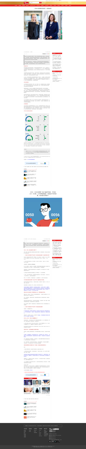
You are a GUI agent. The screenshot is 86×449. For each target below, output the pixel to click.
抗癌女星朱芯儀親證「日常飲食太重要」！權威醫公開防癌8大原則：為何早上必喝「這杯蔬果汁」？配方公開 (57, 248)
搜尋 (40, 2)
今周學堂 (30, 430)
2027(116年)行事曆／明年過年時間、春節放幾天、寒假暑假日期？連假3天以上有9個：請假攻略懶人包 (57, 62)
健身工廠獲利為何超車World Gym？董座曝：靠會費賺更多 (57, 79)
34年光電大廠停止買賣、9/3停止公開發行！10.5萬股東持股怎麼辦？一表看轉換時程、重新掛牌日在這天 (57, 65)
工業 (37, 166)
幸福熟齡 (25, 434)
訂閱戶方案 (35, 430)
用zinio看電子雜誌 (46, 433)
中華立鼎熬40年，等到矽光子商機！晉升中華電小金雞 (57, 75)
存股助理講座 (35, 432)
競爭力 (24, 432)
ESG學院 (30, 431)
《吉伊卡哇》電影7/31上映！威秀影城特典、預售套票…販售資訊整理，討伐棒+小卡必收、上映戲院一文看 (57, 243)
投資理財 (25, 431)
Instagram (40, 432)
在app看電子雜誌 (46, 434)
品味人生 (25, 433)
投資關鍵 (45, 166)
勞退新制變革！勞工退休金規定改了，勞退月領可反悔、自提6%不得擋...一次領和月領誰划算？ (57, 246)
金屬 (38, 166)
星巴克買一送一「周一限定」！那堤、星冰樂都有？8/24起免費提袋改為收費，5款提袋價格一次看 (57, 68)
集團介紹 (45, 430)
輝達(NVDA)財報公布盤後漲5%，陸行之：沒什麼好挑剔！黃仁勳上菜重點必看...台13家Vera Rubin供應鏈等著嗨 (57, 58)
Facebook (40, 430)
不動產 (41, 166)
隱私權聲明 (45, 432)
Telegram (40, 433)
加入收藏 (44, 53)
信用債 (32, 166)
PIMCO (25, 166)
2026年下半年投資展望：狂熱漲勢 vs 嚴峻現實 (57, 73)
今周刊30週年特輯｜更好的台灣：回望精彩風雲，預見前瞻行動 (57, 81)
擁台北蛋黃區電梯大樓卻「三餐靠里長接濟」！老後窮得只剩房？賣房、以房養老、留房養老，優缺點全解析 (57, 254)
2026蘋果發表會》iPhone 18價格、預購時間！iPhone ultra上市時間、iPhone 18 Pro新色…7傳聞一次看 (57, 56)
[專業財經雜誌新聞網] (26, 3)
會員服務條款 (45, 431)
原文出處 (31, 370)
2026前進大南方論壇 (55, 263)
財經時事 (25, 430)
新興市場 (35, 166)
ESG (47, 166)
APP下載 (35, 431)
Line (39, 431)
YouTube (40, 434)
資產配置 (28, 166)
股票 (30, 166)
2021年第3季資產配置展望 (31, 159)
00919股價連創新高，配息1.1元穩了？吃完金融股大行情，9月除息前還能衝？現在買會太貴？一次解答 (57, 251)
